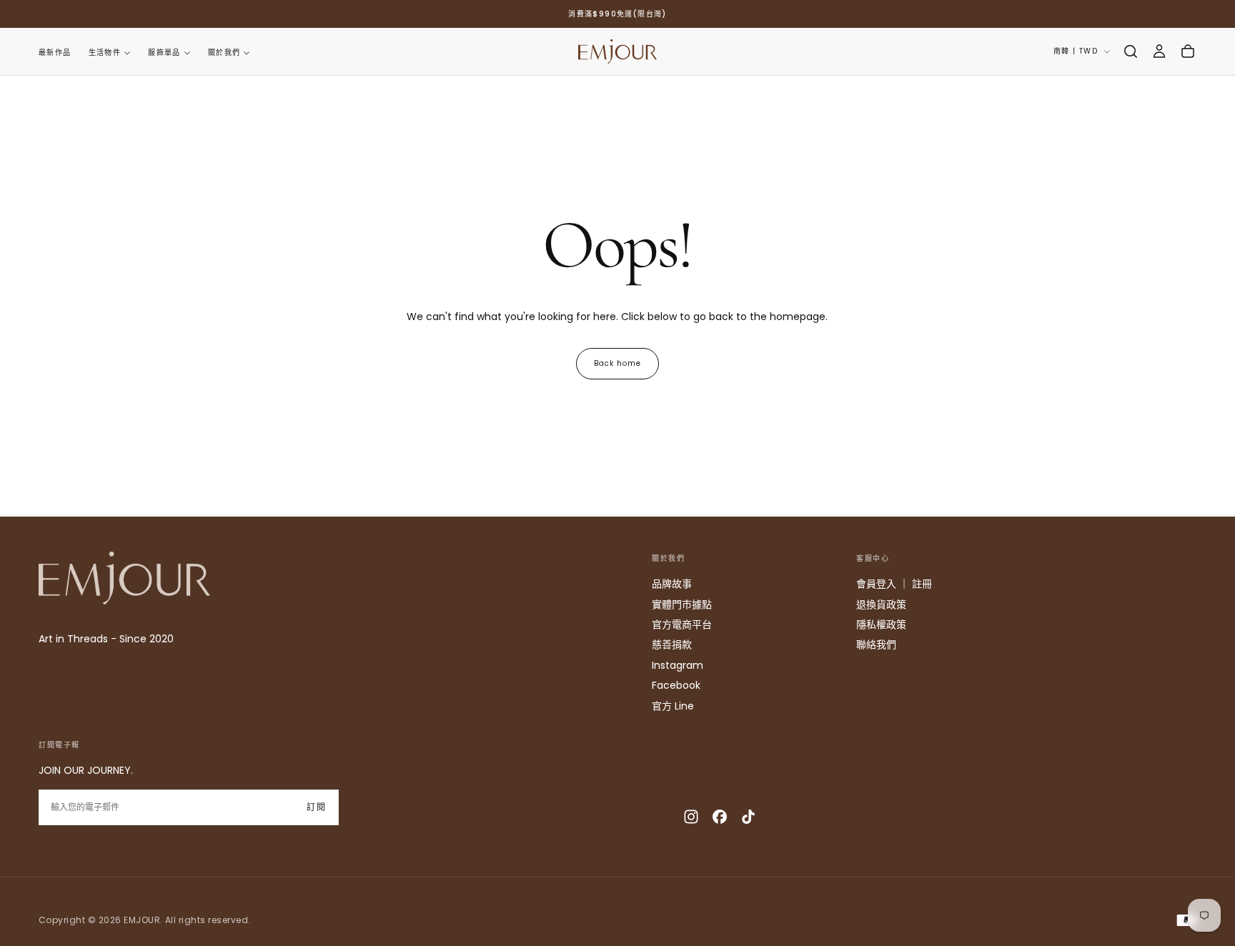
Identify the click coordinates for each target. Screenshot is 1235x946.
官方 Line (673, 706)
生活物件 (105, 52)
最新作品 (55, 52)
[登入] (1159, 51)
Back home (617, 363)
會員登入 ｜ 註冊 (894, 584)
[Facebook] (719, 816)
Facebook (676, 685)
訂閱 (317, 807)
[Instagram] (691, 816)
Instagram (677, 665)
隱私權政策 (881, 624)
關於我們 (224, 52)
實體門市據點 (682, 604)
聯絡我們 (876, 644)
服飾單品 (164, 52)
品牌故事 (672, 584)
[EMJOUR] (124, 578)
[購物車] (1187, 51)
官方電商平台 (682, 624)
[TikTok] (748, 816)
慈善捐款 (672, 644)
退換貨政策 (881, 604)
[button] (1130, 51)
